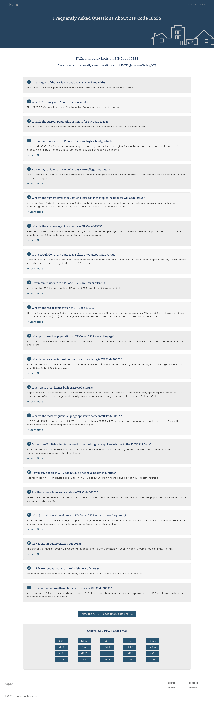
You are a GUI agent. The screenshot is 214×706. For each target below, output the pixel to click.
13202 (130, 653)
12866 (61, 647)
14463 (152, 653)
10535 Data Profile (196, 4)
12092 (84, 640)
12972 (84, 659)
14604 (152, 647)
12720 (107, 647)
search (171, 687)
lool (8, 683)
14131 (129, 640)
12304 (107, 659)
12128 (61, 659)
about (171, 682)
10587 (130, 647)
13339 (153, 659)
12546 (84, 647)
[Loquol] (15, 6)
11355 (130, 659)
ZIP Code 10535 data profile (107, 613)
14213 (107, 653)
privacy (193, 687)
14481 (61, 653)
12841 (61, 640)
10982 (152, 640)
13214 (107, 640)
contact (193, 682)
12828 (84, 653)
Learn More (36, 155)
